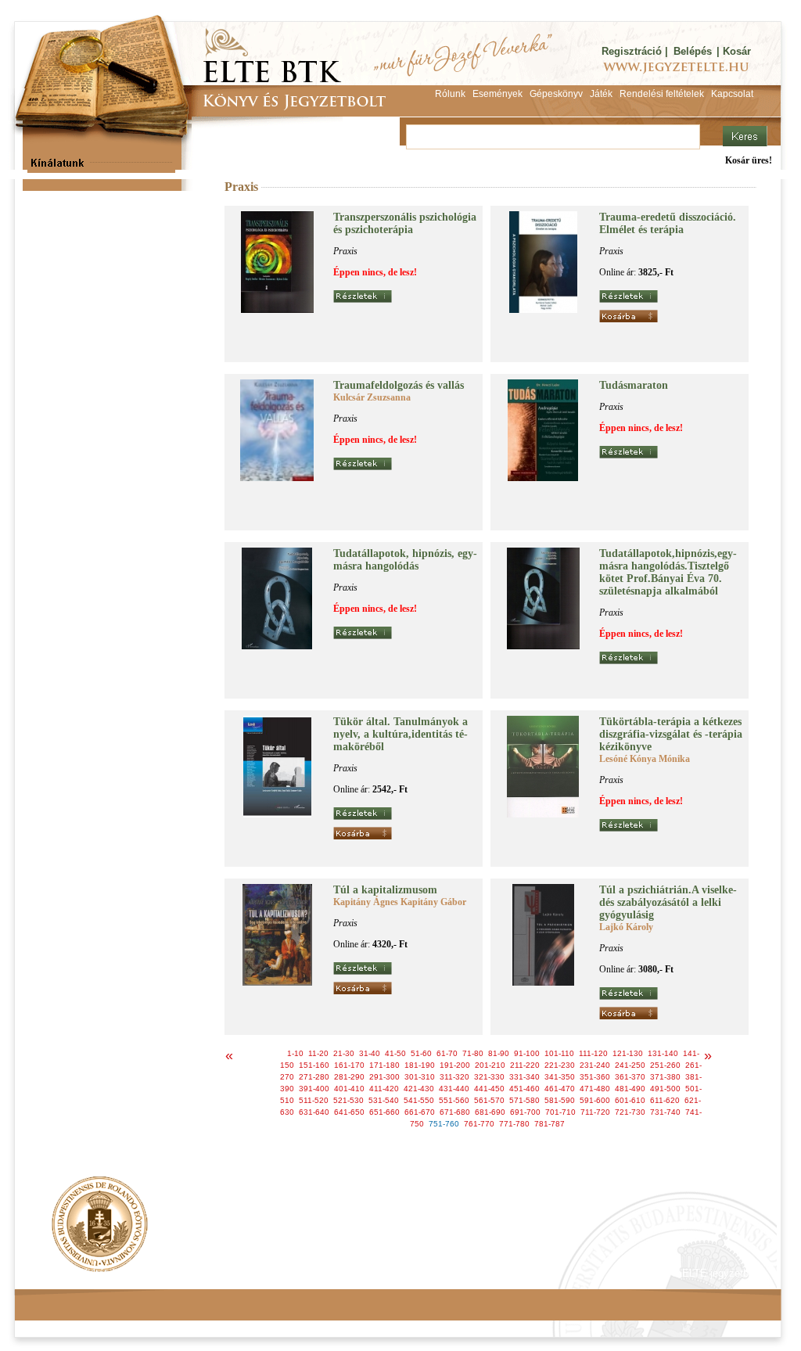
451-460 (524, 1088)
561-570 (489, 1100)
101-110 (559, 1053)
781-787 (549, 1123)
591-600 (595, 1100)
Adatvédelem (173, 1273)
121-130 (627, 1053)
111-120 (593, 1053)
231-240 (595, 1065)
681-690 (490, 1112)
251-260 (665, 1065)
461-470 (559, 1088)
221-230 (559, 1065)
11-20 (318, 1053)
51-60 (421, 1053)
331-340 (524, 1077)
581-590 (559, 1100)
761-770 (479, 1123)
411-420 (384, 1088)
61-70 (447, 1053)
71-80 (472, 1053)
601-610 (630, 1100)
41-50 (395, 1053)
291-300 (384, 1077)
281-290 (349, 1077)
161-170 (349, 1065)
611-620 (665, 1100)
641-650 (349, 1112)
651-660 (384, 1112)
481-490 (630, 1088)
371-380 (665, 1077)
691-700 (525, 1112)
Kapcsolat (245, 1273)
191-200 (455, 1065)
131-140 (663, 1053)
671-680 (455, 1112)
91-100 (527, 1053)
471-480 (595, 1088)
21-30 (343, 1053)
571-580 (524, 1100)
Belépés (692, 51)
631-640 (314, 1112)
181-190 (419, 1065)
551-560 (454, 1100)
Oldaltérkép (312, 1273)
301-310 (419, 1077)
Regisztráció (632, 51)
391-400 (314, 1088)
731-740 (665, 1112)
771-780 (514, 1123)
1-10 (295, 1053)
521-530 (348, 1100)
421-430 (419, 1088)
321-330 (489, 1077)
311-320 (454, 1077)
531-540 (383, 1100)
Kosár (737, 51)
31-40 (369, 1053)
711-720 (595, 1112)
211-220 (525, 1065)
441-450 (489, 1088)
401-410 (349, 1088)
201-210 (490, 1065)
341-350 (559, 1077)
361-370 (630, 1077)
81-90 (498, 1053)
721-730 (630, 1112)
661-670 (419, 1112)
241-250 (630, 1065)
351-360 (595, 1077)
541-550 (419, 1100)
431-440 (454, 1088)
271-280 (314, 1077)
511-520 (314, 1100)
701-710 (560, 1112)
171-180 (384, 1065)
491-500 (665, 1088)
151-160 (314, 1065)
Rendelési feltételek (81, 1273)
